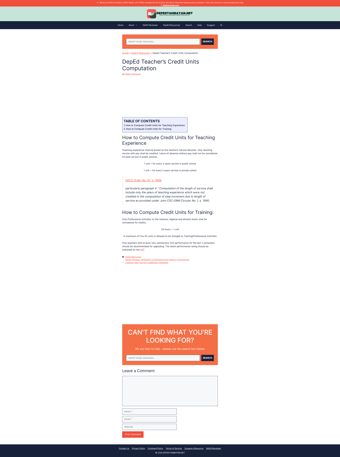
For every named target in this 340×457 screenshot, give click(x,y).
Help (199, 25)
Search (188, 25)
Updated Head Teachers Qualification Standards (146, 262)
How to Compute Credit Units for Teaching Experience (155, 125)
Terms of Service (174, 448)
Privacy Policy (138, 448)
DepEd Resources (171, 25)
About (131, 25)
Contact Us (124, 448)
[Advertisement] (170, 94)
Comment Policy (155, 448)
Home (120, 25)
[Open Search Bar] (221, 25)
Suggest (211, 25)
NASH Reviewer (150, 25)
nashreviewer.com (171, 5)
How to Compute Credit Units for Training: (149, 129)
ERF (142, 249)
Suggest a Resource (193, 448)
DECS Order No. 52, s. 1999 (143, 180)
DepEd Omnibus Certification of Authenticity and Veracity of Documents (157, 260)
